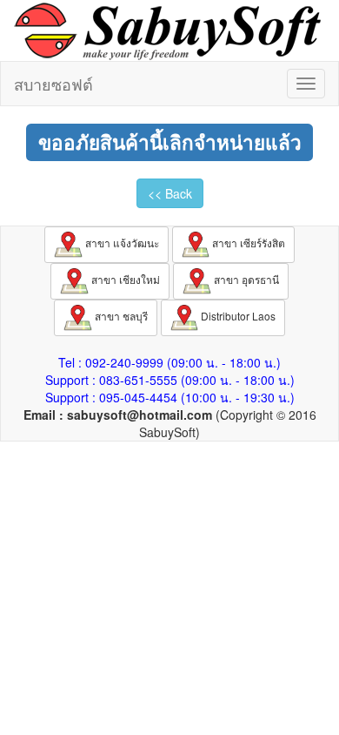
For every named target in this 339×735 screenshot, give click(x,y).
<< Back (170, 193)
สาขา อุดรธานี (245, 279)
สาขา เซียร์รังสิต (247, 242)
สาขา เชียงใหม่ (124, 279)
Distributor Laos (237, 315)
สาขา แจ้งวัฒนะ (121, 242)
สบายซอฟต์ (53, 83)
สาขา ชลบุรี (120, 315)
